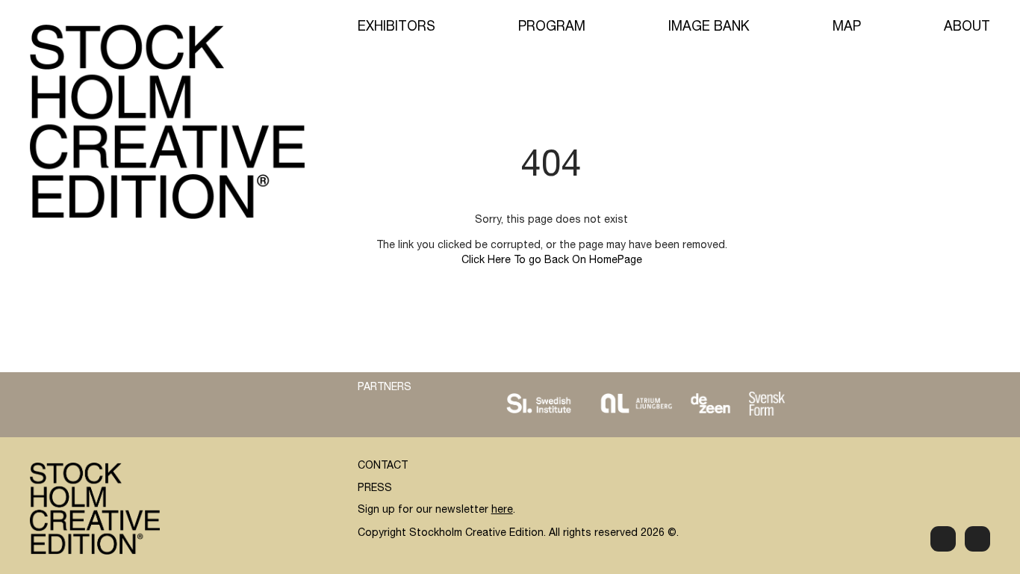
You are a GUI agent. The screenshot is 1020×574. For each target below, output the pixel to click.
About (967, 27)
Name (621, 359)
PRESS (375, 489)
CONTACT (383, 466)
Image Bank (709, 27)
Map (847, 27)
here (502, 510)
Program (551, 27)
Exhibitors (396, 27)
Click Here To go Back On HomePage (551, 261)
